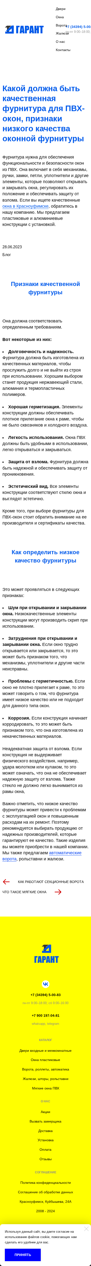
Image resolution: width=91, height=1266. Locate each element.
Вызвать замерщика (45, 1121)
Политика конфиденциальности (45, 1183)
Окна (60, 17)
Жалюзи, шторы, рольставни (45, 1079)
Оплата (45, 1149)
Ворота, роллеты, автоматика (45, 1069)
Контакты (63, 50)
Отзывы (46, 1159)
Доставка (45, 1131)
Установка (46, 1140)
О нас (60, 42)
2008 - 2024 (45, 1211)
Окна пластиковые (45, 1060)
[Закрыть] (86, 1229)
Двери (61, 9)
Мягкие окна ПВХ (45, 1088)
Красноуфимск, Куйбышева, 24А (45, 1202)
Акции (45, 1112)
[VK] (46, 984)
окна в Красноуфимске (25, 206)
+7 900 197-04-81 (45, 1015)
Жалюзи (62, 33)
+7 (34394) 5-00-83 (46, 995)
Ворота (61, 25)
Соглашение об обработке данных (45, 1192)
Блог (6, 255)
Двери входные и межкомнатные (45, 1050)
